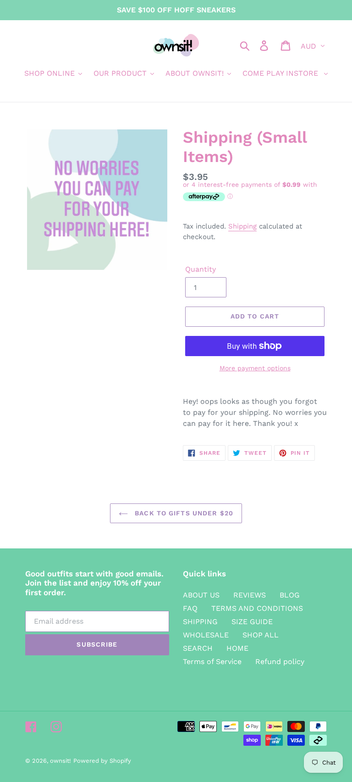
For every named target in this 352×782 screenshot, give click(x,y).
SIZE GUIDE (252, 621)
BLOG (290, 595)
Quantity (200, 269)
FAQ (190, 608)
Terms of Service (212, 661)
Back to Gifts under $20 (182, 513)
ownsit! (60, 760)
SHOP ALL (260, 635)
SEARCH (198, 648)
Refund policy (279, 661)
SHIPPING (200, 621)
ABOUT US (201, 595)
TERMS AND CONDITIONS (257, 608)
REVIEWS (249, 595)
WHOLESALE (206, 635)
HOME (237, 648)
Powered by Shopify (102, 760)
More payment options (255, 368)
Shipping (242, 226)
